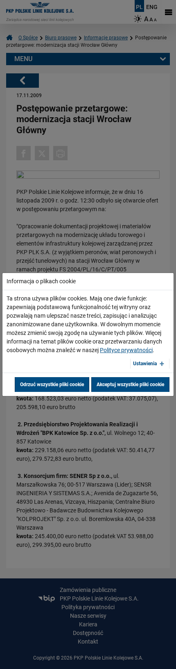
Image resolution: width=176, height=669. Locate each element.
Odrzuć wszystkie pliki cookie (52, 384)
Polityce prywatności (126, 350)
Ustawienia (145, 363)
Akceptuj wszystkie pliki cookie (130, 384)
